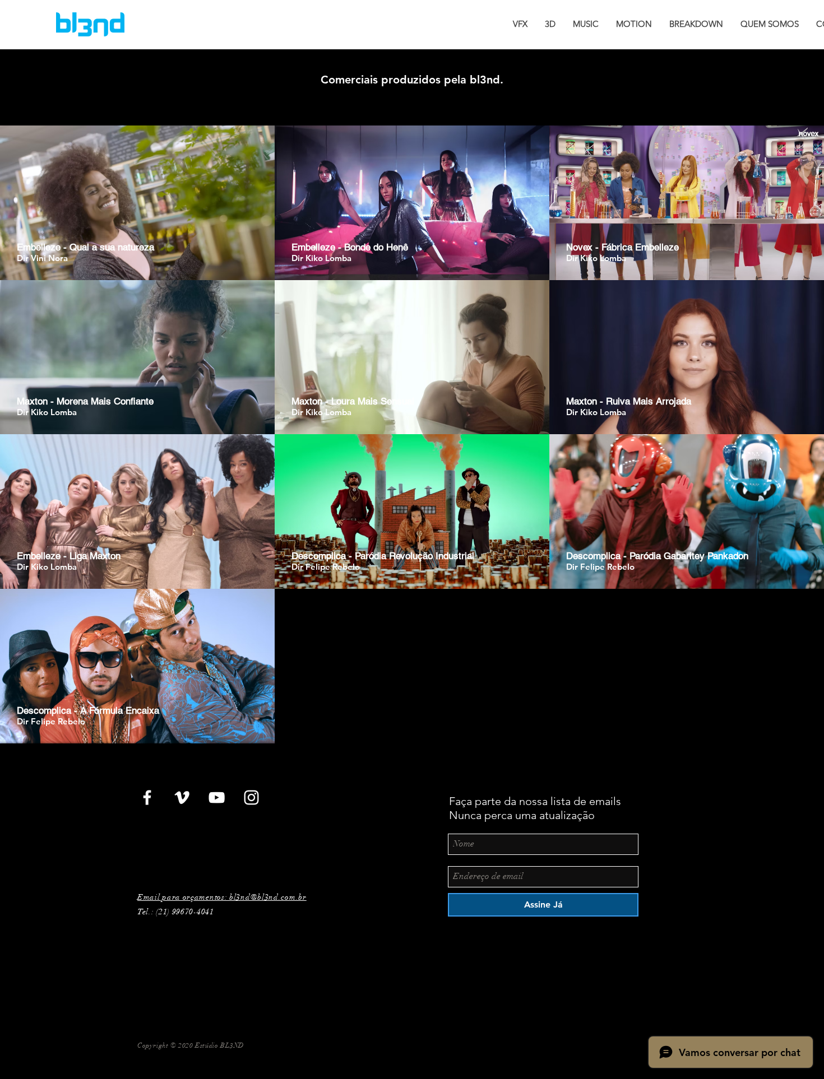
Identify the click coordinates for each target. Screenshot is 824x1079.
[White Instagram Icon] (251, 797)
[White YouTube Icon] (216, 797)
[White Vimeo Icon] (182, 797)
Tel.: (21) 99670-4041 (175, 912)
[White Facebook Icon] (147, 797)
